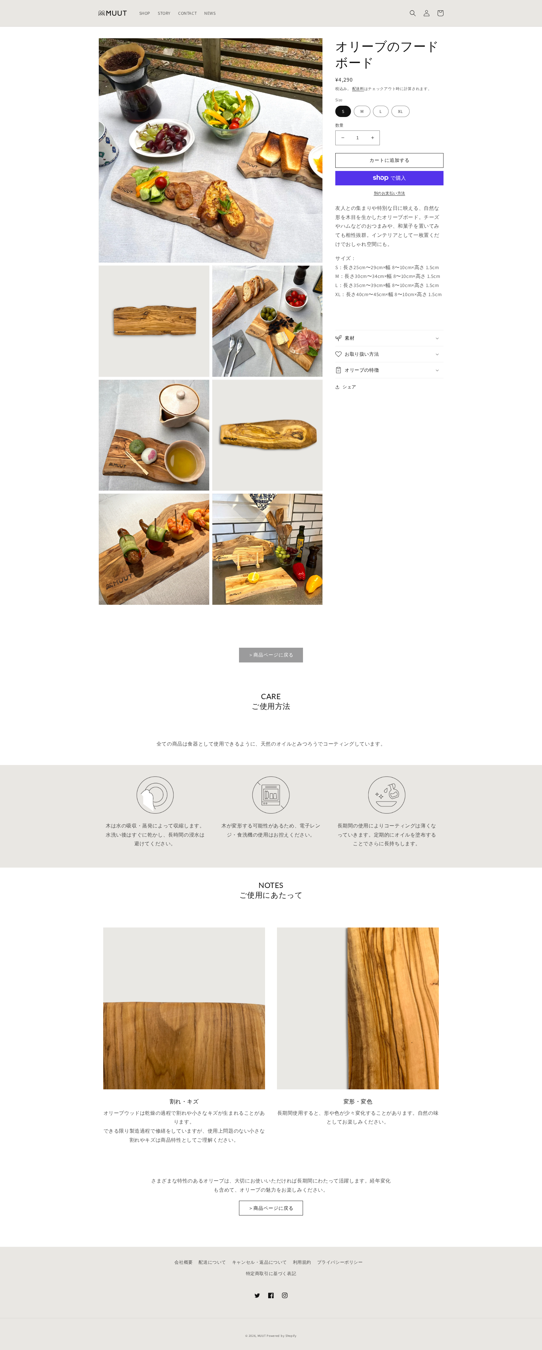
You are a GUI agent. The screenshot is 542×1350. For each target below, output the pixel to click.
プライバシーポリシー (340, 1262)
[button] (413, 13)
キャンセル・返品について (259, 1262)
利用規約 (302, 1262)
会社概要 (183, 1262)
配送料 (358, 88)
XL (400, 111)
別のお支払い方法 (389, 192)
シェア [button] (349, 387)
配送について (212, 1262)
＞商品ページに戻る (271, 655)
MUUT (262, 1336)
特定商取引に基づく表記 (271, 1273)
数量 (339, 125)
